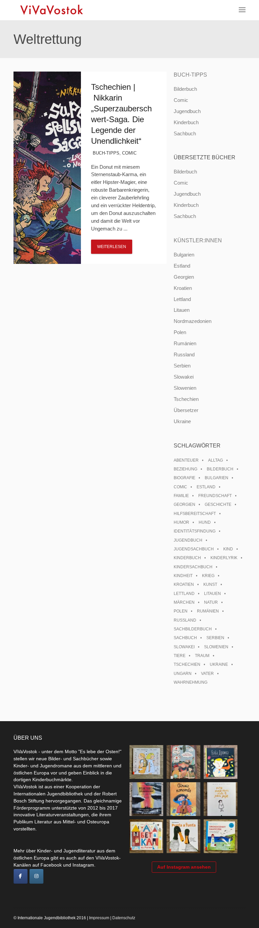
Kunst (210, 584)
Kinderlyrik (223, 557)
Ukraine (182, 421)
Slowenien (185, 388)
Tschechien (186, 399)
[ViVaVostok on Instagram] (36, 876)
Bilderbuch (185, 89)
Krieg (208, 575)
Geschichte (218, 504)
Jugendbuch (187, 111)
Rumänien (185, 343)
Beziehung (185, 469)
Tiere (179, 655)
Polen (180, 332)
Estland (182, 266)
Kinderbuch (186, 122)
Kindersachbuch (193, 567)
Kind (228, 549)
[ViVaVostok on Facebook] (20, 876)
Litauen (182, 310)
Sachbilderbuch (193, 629)
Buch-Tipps (106, 153)
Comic (129, 153)
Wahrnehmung (190, 682)
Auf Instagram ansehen (184, 867)
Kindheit (183, 575)
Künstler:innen (198, 240)
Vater (207, 673)
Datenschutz (123, 918)
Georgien (184, 277)
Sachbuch (185, 133)
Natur (211, 602)
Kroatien (183, 288)
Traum (202, 655)
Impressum (99, 918)
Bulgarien (184, 254)
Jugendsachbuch (194, 549)
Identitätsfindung (194, 531)
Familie (181, 495)
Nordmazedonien (192, 321)
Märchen (184, 602)
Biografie (184, 477)
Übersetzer (186, 410)
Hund (205, 522)
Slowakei (184, 377)
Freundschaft (215, 495)
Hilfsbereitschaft (195, 513)
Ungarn (183, 673)
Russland (184, 354)
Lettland (182, 299)
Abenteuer (186, 460)
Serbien (182, 366)
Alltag (215, 460)
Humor (181, 522)
